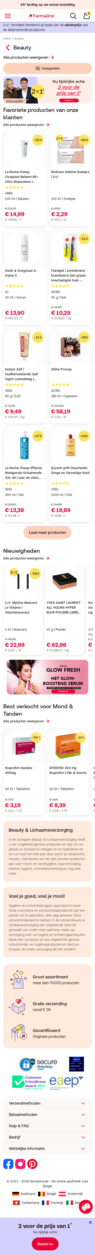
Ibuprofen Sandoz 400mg (18, 770)
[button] (47, 1103)
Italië (78, 1203)
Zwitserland (30, 1203)
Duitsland (28, 1194)
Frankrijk (57, 1203)
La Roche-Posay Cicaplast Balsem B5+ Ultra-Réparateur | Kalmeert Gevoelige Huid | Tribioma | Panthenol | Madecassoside (24, 177)
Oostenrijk (75, 1194)
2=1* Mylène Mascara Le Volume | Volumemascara (21, 607)
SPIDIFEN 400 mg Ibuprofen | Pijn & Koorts (67, 770)
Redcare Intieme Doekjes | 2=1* (70, 174)
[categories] (8, 48)
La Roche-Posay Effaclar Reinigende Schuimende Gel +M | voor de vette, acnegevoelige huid (23, 473)
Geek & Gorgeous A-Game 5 (21, 273)
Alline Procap (61, 369)
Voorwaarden (14, 101)
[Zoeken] (73, 16)
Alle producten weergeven (25, 57)
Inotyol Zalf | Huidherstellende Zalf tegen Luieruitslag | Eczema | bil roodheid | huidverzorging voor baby (24, 374)
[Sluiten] (90, 1222)
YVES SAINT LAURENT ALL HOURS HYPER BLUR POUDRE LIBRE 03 (63, 608)
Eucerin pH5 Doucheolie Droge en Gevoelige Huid (70, 470)
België (51, 1194)
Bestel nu (45, 1244)
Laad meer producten (47, 532)
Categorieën (51, 68)
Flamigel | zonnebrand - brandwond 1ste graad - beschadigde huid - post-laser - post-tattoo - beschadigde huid (70, 276)
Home (7, 38)
